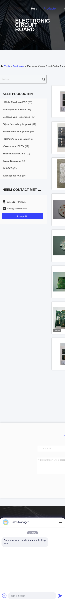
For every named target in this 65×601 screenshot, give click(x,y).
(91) (17, 109)
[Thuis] (13, 8)
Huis (34, 8)
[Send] (60, 595)
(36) (14, 175)
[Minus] (60, 522)
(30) (18, 131)
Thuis (7, 66)
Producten (50, 8)
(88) (17, 102)
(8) (14, 161)
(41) (19, 124)
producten (18, 66)
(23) (19, 117)
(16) (18, 139)
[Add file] (4, 595)
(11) (16, 146)
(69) (10, 168)
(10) (16, 153)
